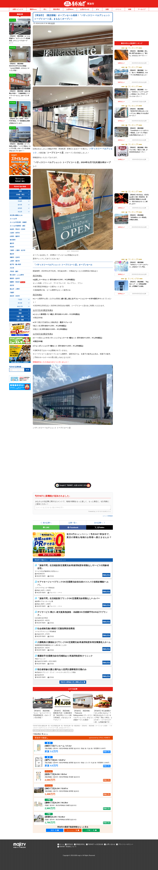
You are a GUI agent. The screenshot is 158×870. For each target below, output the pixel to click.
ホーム (61, 844)
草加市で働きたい (41, 560)
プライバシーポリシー (125, 844)
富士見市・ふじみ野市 (17, 275)
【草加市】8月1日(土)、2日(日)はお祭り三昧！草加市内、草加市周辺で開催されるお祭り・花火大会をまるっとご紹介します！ (139, 199)
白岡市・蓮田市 (15, 236)
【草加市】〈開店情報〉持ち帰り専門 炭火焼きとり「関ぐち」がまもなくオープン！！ (138, 53)
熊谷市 (12, 254)
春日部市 (12, 240)
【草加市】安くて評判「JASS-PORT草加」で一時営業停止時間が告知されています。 (19, 121)
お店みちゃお (84, 9)
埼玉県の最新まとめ (16, 215)
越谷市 (12, 243)
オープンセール (37, 730)
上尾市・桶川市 (15, 261)
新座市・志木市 (15, 278)
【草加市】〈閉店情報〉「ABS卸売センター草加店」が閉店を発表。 (138, 217)
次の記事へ (98, 523)
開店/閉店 (56, 9)
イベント (118, 9)
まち (97, 9)
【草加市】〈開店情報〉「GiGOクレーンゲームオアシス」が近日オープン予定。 (138, 265)
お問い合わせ (110, 844)
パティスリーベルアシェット (64, 730)
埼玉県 (52, 23)
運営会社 (70, 844)
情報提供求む (80, 844)
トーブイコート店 (49, 730)
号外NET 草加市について (67, 846)
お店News (69, 9)
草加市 (90, 3)
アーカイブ (141, 9)
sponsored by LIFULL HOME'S (99, 738)
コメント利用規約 (108, 516)
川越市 (12, 292)
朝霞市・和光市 (17, 282)
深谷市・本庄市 (15, 296)
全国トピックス (18, 9)
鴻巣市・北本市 (15, 257)
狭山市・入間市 (15, 289)
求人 (45, 9)
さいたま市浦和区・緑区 (17, 226)
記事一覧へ (73, 523)
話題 (107, 9)
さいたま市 (13, 218)
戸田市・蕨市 (14, 271)
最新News (33, 9)
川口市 (12, 268)
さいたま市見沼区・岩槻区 (18, 222)
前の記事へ (47, 523)
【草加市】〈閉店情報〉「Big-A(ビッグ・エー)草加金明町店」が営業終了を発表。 (139, 284)
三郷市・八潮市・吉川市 (17, 250)
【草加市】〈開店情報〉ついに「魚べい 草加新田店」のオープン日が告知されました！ (138, 73)
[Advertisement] (131, 26)
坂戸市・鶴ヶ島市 (15, 264)
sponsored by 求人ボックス (58, 560)
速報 (129, 9)
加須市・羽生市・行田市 (17, 229)
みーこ (46, 734)
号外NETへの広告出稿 (95, 844)
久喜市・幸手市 (15, 233)
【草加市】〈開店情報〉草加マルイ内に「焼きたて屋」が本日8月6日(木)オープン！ (138, 150)
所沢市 (12, 285)
